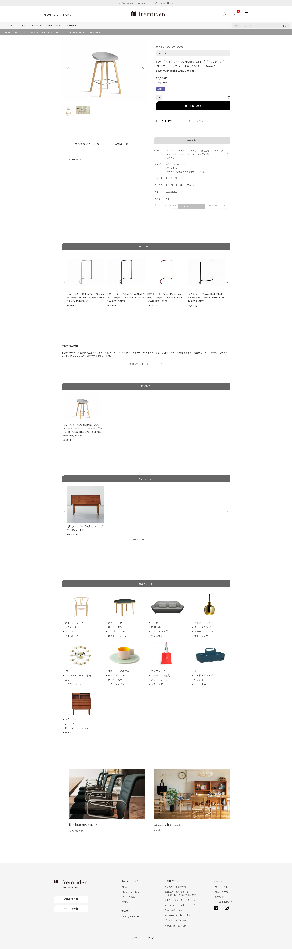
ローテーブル (115, 627)
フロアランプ (201, 636)
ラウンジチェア (73, 627)
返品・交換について (174, 910)
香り (67, 679)
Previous (68, 68)
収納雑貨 (199, 679)
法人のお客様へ (77, 830)
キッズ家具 (157, 635)
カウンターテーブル (118, 635)
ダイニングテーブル (118, 622)
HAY (161, 53)
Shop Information (130, 891)
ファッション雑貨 (160, 675)
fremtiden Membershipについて (179, 905)
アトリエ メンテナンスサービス (180, 900)
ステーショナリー (160, 679)
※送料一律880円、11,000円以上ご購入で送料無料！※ (146, 3)
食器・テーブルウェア (120, 671)
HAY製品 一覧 (121, 143)
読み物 (157, 830)
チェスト (69, 723)
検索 (284, 25)
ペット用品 (200, 684)
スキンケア (157, 684)
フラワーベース (73, 684)
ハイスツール (45, 32)
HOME (7, 32)
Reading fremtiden (130, 916)
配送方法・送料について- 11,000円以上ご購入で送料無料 (180, 893)
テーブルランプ (202, 627)
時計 (67, 671)
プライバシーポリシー (175, 920)
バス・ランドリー (117, 684)
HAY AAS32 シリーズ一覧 (86, 143)
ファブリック (158, 671)
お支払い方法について (175, 886)
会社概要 (126, 902)
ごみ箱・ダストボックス (207, 675)
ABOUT (47, 14)
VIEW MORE (139, 539)
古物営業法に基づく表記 (176, 925)
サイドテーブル (116, 631)
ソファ (154, 622)
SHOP (56, 14)
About (125, 886)
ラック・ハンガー (160, 631)
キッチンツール (116, 675)
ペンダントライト (203, 622)
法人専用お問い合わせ (226, 902)
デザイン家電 (115, 679)
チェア (68, 732)
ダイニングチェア (74, 622)
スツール (69, 631)
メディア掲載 (128, 897)
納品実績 (219, 897)
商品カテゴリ (21, 32)
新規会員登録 (70, 899)
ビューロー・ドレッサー (78, 728)
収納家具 (156, 627)
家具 (33, 32)
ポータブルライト (203, 631)
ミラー (197, 671)
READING (66, 14)
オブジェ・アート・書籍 (78, 675)
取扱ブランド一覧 (139, 364)
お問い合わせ (221, 886)
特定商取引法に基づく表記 (177, 915)
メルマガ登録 (70, 908)
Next (142, 68)
